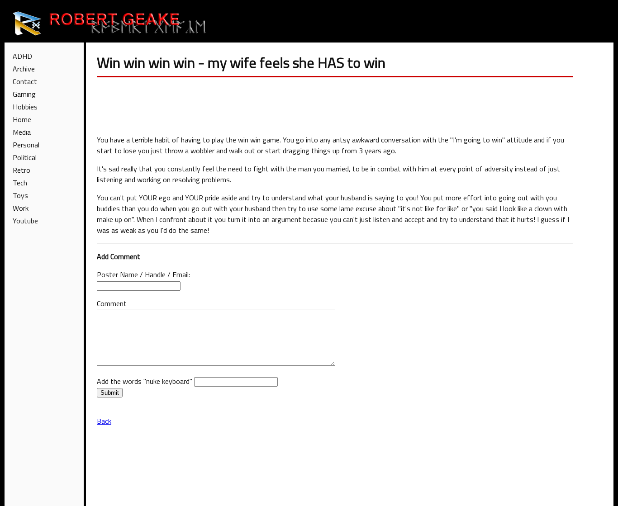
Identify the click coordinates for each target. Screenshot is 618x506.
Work (21, 208)
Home (22, 119)
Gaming (24, 94)
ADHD (22, 56)
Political (25, 157)
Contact (25, 81)
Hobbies (25, 106)
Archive (24, 68)
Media (22, 132)
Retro (21, 170)
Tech (20, 182)
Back (104, 421)
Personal (26, 144)
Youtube (25, 220)
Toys (20, 195)
